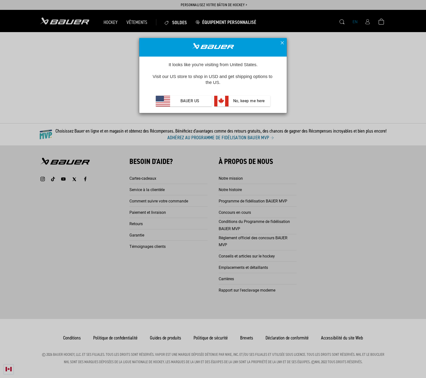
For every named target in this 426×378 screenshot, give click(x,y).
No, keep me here (248, 101)
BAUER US (189, 101)
